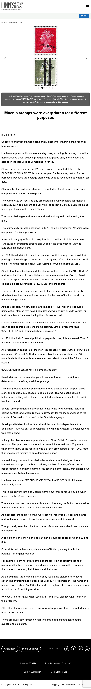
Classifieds (10, 648)
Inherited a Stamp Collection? (58, 663)
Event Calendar (30, 648)
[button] (5, 58)
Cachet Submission (32, 672)
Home (4, 23)
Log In (84, 16)
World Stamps (16, 23)
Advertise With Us (28, 663)
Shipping (55, 684)
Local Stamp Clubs (58, 672)
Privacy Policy (68, 684)
